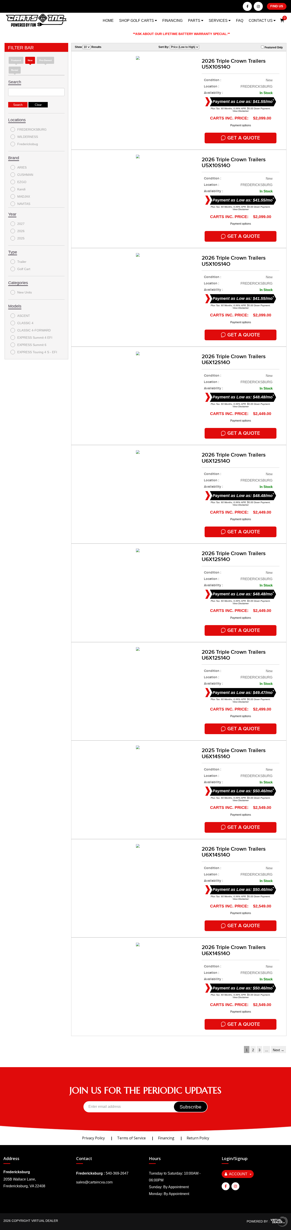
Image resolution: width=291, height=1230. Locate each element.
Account (238, 1174)
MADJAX (23, 196)
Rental (14, 70)
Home (108, 20)
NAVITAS (23, 204)
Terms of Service (131, 1138)
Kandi (21, 189)
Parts (194, 20)
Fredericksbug (27, 144)
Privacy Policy (93, 1138)
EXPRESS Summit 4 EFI (34, 337)
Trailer (21, 261)
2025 (21, 238)
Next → (278, 1050)
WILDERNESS (27, 137)
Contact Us (261, 20)
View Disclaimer (241, 111)
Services (218, 20)
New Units (24, 292)
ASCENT (23, 316)
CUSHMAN (25, 174)
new (30, 60)
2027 (21, 224)
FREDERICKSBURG (32, 129)
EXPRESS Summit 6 (31, 345)
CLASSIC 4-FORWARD (34, 330)
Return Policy (198, 1138)
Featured (16, 60)
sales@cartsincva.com (94, 1182)
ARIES (22, 167)
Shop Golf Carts (137, 20)
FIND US (276, 6)
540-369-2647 (117, 1173)
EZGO (21, 182)
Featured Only (273, 47)
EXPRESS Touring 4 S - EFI (37, 352)
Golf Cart (23, 269)
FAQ (239, 20)
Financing (172, 20)
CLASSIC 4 (25, 323)
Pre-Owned (45, 60)
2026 (21, 231)
